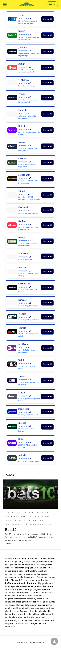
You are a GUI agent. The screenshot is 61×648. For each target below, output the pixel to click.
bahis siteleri (19, 513)
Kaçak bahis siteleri (16, 524)
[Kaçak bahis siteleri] (26, 4)
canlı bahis (43, 513)
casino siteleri (22, 520)
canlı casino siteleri (39, 516)
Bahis (8, 513)
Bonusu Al (47, 19)
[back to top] (54, 641)
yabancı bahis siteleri (40, 524)
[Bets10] (30, 494)
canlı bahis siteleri (15, 516)
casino (8, 520)
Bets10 (32, 513)
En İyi (52, 4)
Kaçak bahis (38, 520)
